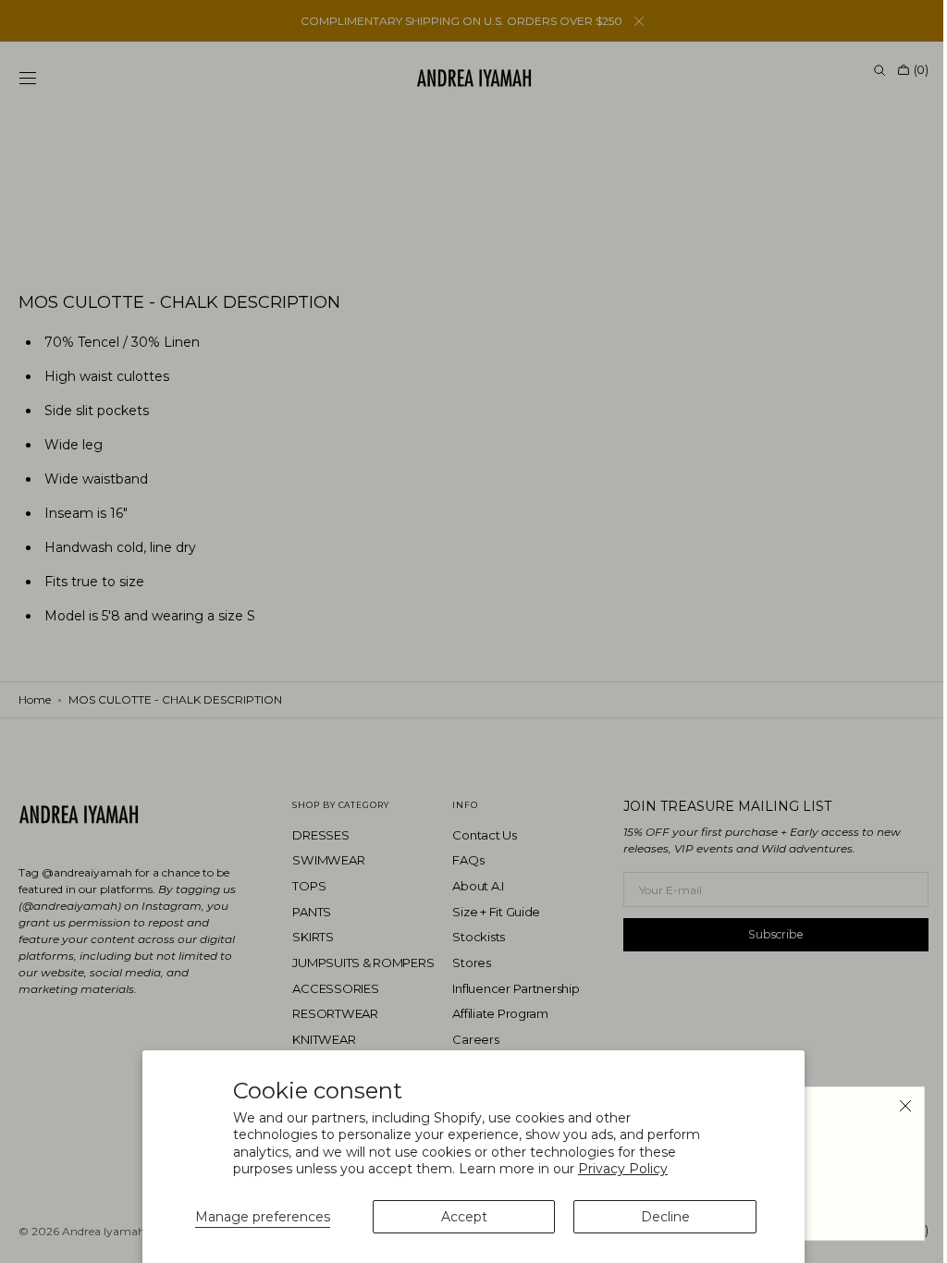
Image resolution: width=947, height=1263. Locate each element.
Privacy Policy (623, 1168)
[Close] (891, 1106)
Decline (665, 1216)
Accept (464, 1216)
